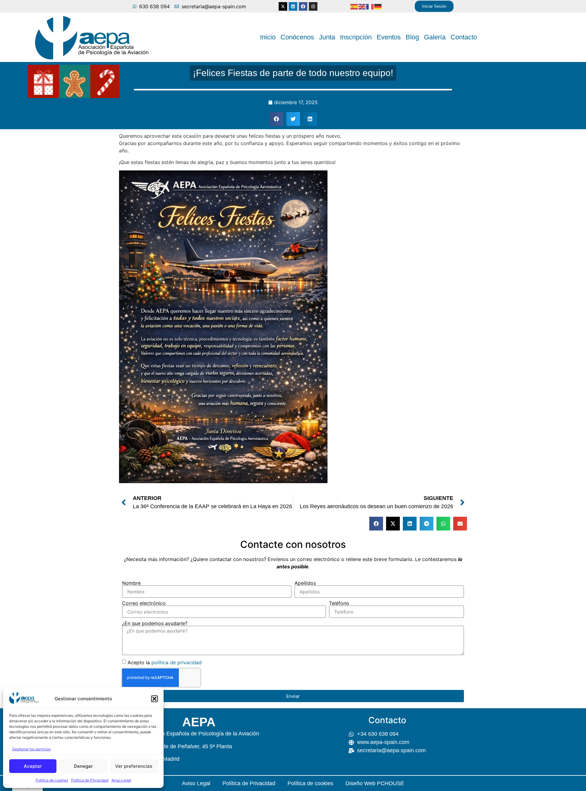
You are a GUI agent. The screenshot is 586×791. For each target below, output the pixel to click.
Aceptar (33, 766)
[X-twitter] (283, 6)
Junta (327, 37)
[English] (362, 6)
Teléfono (339, 603)
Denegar (83, 766)
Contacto (463, 37)
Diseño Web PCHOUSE (374, 783)
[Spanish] (354, 6)
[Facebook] (303, 6)
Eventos (389, 37)
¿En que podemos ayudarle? (154, 623)
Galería (435, 37)
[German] (378, 6)
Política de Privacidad (89, 780)
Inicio (268, 37)
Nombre (131, 583)
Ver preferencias (133, 766)
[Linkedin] (293, 6)
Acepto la (165, 662)
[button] (154, 699)
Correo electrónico (144, 603)
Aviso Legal (121, 780)
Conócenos (297, 37)
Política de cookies (52, 780)
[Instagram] (313, 6)
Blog (412, 37)
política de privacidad (176, 662)
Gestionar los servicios (31, 749)
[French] (370, 6)
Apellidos (305, 583)
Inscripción (356, 37)
